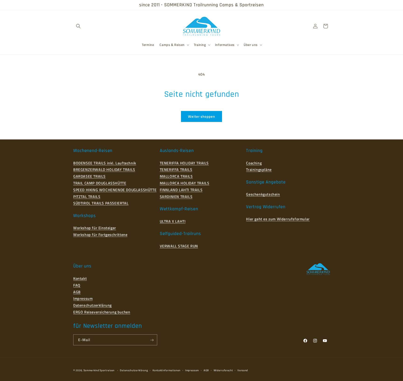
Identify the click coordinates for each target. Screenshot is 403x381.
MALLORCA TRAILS (176, 176)
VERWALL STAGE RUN (179, 246)
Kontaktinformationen (167, 370)
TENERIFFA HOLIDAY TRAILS (184, 163)
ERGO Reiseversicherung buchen (101, 312)
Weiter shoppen (201, 116)
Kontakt (80, 278)
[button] (78, 26)
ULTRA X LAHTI (173, 221)
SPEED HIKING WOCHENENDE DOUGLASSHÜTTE (114, 189)
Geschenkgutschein (263, 194)
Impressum (83, 298)
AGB (77, 291)
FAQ (76, 285)
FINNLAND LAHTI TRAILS (181, 189)
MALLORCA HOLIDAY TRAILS (184, 183)
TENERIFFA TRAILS (176, 169)
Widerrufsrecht (223, 370)
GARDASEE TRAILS (89, 176)
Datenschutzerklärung (92, 305)
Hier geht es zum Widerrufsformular (277, 219)
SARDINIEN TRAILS (176, 196)
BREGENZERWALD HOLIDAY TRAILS (104, 169)
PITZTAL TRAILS (86, 196)
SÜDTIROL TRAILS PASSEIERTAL (101, 203)
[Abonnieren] (152, 340)
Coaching (254, 163)
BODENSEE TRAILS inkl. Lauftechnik (104, 163)
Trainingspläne (258, 169)
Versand (242, 370)
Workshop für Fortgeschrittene (100, 234)
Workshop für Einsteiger (94, 228)
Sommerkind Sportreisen (99, 370)
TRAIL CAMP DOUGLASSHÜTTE (99, 183)
